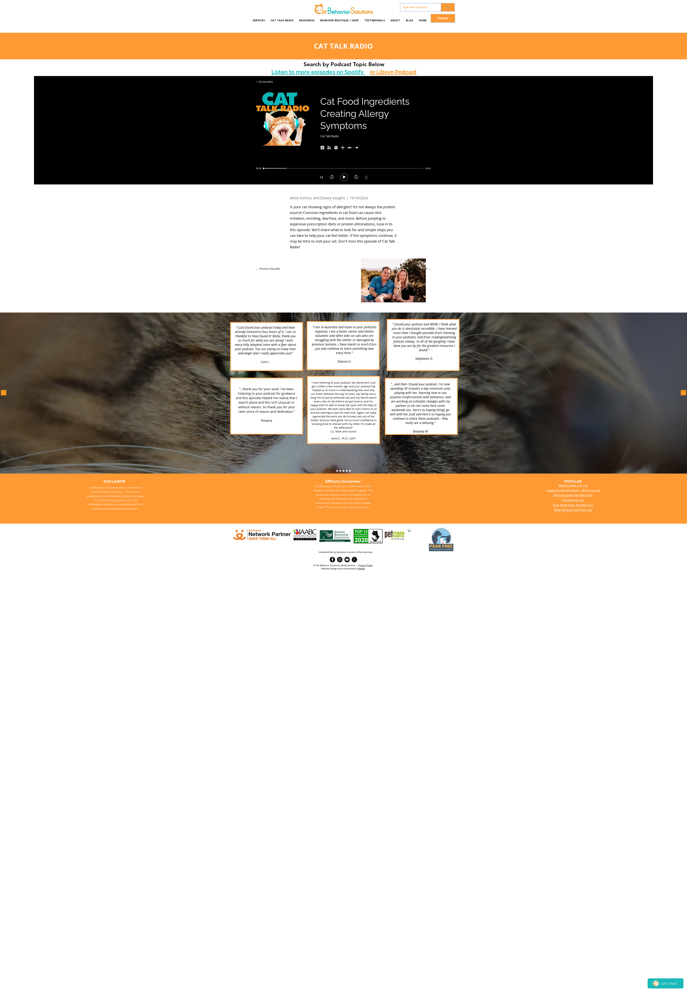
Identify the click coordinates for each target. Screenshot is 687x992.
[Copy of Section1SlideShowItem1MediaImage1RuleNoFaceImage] (340, 471)
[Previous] (3, 393)
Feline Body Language (343, 396)
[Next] (683, 393)
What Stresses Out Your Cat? (573, 510)
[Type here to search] (447, 7)
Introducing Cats (573, 500)
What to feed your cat (573, 486)
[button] (307, 20)
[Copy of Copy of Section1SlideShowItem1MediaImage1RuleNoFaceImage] (343, 471)
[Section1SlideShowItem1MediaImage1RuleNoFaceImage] (337, 471)
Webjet (361, 568)
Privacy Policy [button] (365, 565)
